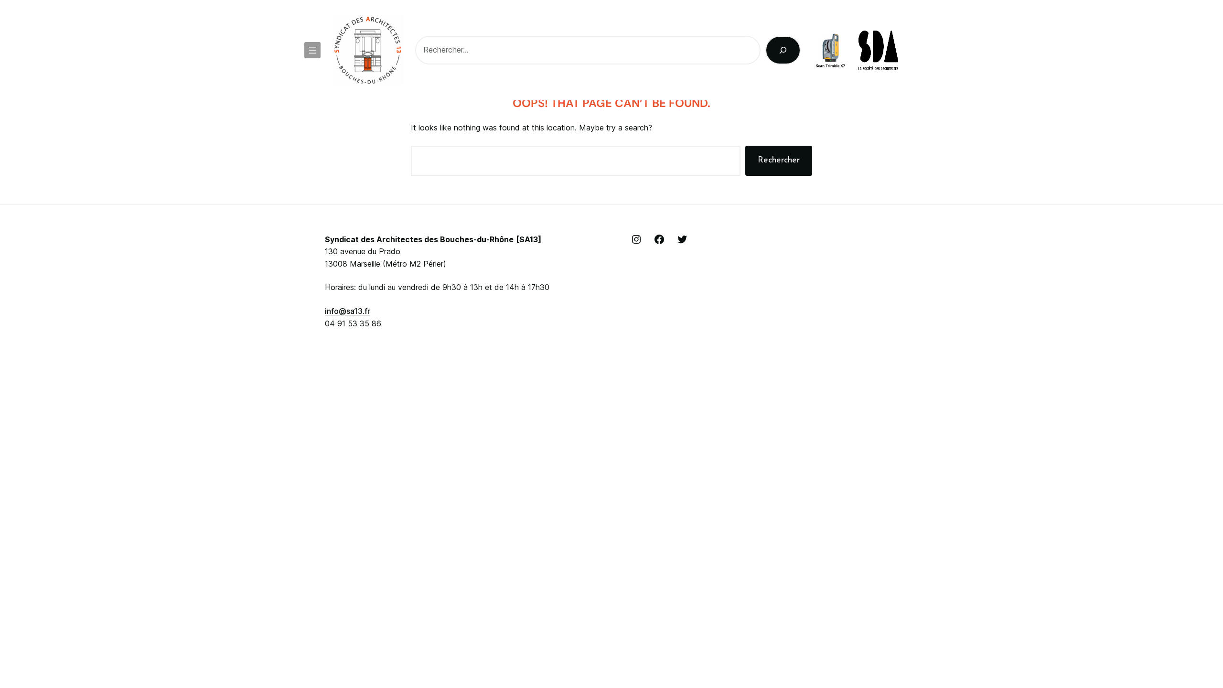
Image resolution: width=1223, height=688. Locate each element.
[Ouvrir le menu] (312, 50)
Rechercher (779, 160)
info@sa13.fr (347, 311)
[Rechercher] (783, 50)
